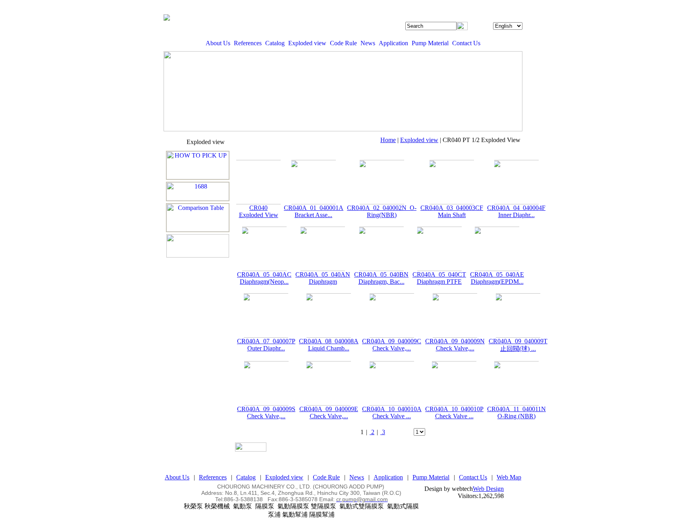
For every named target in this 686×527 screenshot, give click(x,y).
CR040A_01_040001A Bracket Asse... (313, 211)
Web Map (509, 477)
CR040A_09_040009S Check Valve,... (266, 412)
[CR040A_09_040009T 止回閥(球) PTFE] (518, 315)
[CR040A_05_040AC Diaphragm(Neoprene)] (264, 249)
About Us (218, 43)
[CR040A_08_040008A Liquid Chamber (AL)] (328, 315)
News (367, 43)
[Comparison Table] (197, 217)
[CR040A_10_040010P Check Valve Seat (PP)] (454, 383)
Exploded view (307, 43)
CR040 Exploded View (258, 211)
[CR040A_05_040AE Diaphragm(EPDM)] (497, 249)
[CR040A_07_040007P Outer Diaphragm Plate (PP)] (266, 315)
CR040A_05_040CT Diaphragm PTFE (439, 278)
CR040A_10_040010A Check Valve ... (392, 412)
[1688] (197, 191)
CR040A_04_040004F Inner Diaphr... (516, 211)
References (248, 43)
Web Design (488, 488)
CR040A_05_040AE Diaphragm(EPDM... (497, 278)
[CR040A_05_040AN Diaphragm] (322, 249)
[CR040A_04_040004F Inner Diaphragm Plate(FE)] (516, 182)
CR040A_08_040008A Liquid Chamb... (328, 345)
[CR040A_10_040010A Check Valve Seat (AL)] (391, 383)
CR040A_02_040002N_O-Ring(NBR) (381, 211)
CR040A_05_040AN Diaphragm (322, 278)
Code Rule (343, 43)
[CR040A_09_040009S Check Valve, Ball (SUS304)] (266, 383)
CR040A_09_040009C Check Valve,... (391, 345)
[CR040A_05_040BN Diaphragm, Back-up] (381, 249)
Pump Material (430, 43)
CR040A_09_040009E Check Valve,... (328, 412)
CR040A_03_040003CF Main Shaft (451, 211)
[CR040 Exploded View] (258, 182)
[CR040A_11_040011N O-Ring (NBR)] (516, 383)
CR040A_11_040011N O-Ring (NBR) (516, 412)
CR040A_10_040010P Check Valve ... (454, 412)
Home (388, 140)
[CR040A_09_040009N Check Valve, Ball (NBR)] (455, 315)
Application (393, 43)
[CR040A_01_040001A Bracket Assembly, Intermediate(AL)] (313, 182)
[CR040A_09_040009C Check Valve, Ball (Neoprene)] (391, 315)
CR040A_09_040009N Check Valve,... (455, 345)
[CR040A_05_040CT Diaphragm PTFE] (439, 249)
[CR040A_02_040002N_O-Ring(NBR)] (381, 182)
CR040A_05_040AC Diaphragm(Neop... (264, 278)
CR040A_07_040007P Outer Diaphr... (266, 345)
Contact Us (466, 43)
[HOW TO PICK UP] (197, 165)
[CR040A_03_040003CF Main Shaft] (451, 182)
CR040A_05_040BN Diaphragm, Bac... (381, 278)
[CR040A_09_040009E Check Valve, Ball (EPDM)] (328, 383)
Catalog (275, 43)
